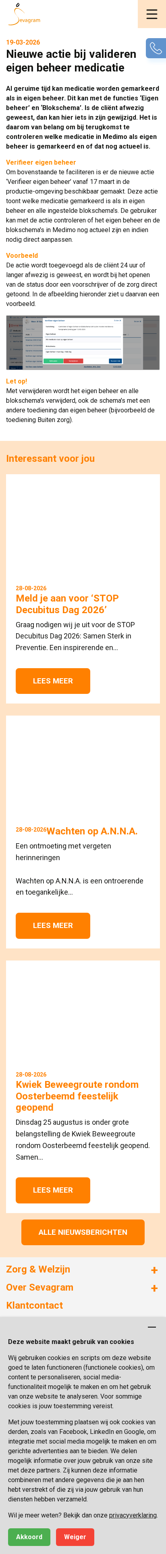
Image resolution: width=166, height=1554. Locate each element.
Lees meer (53, 680)
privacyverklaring (133, 1515)
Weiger (75, 1537)
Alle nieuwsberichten (83, 1232)
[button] (152, 14)
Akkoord (29, 1537)
